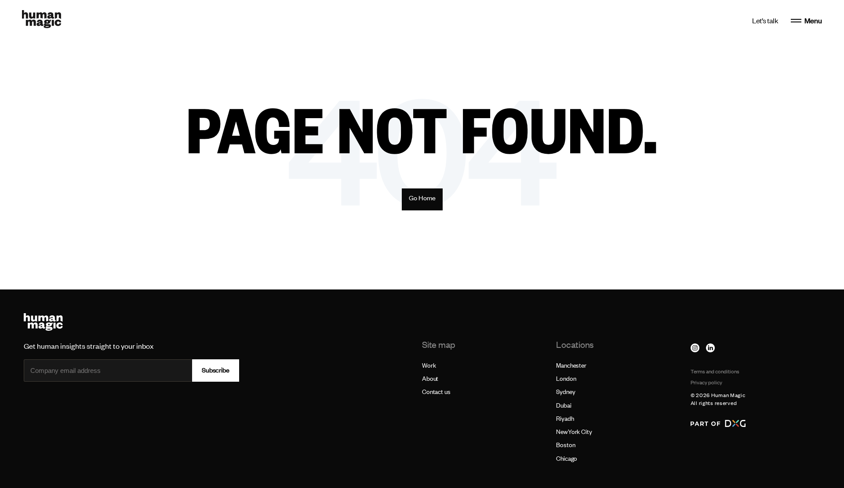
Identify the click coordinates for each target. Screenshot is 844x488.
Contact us (436, 391)
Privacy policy (706, 382)
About (430, 378)
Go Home (422, 198)
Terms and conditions (715, 371)
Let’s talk (765, 20)
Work (429, 365)
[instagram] (695, 347)
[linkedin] (710, 347)
